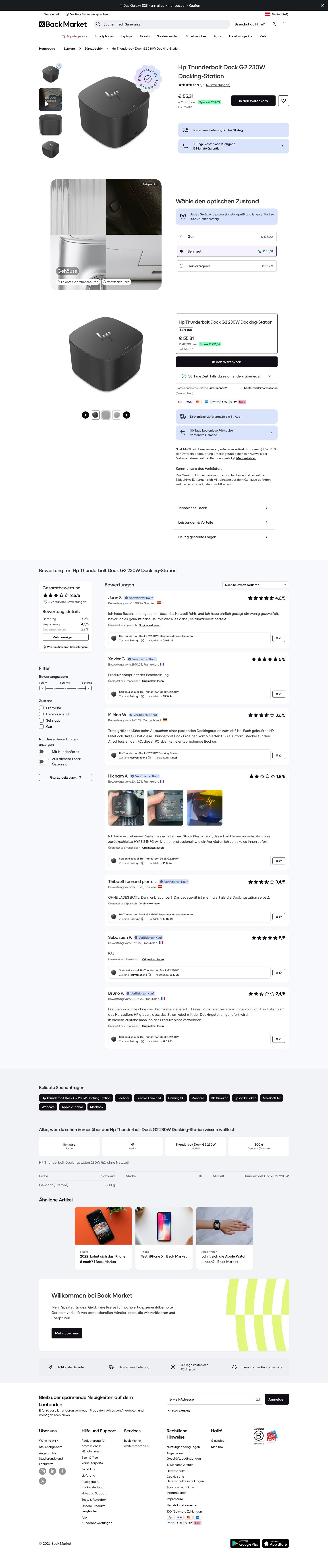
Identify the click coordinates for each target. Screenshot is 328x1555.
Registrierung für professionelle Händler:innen (94, 1446)
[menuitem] (104, 36)
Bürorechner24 (218, 388)
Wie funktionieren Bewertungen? (67, 647)
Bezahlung (89, 1469)
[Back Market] (63, 24)
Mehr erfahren (246, 458)
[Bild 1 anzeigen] (95, 415)
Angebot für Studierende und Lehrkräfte (51, 1458)
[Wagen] (284, 24)
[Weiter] (126, 415)
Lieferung (88, 1475)
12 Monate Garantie (180, 1465)
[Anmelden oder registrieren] (273, 24)
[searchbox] (165, 24)
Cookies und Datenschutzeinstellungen (185, 1479)
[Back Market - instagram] (42, 1471)
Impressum (175, 1499)
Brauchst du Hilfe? (250, 24)
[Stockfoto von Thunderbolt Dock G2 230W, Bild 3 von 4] (50, 149)
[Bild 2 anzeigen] (106, 415)
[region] (164, 1239)
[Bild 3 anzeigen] (116, 415)
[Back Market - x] (42, 1481)
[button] (148, 79)
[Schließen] (322, 5)
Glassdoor (218, 1441)
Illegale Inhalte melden (182, 1505)
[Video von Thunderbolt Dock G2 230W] (50, 99)
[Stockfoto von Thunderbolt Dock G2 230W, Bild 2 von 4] (50, 124)
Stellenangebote (50, 1447)
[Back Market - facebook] (62, 1471)
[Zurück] (85, 415)
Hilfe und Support (94, 1493)
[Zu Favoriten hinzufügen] (283, 100)
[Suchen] (98, 24)
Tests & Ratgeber (94, 1500)
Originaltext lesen (149, 625)
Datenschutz (176, 1471)
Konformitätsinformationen (261, 388)
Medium (217, 1447)
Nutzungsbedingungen (183, 1447)
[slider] (42, 688)
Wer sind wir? (48, 1441)
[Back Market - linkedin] (52, 1471)
